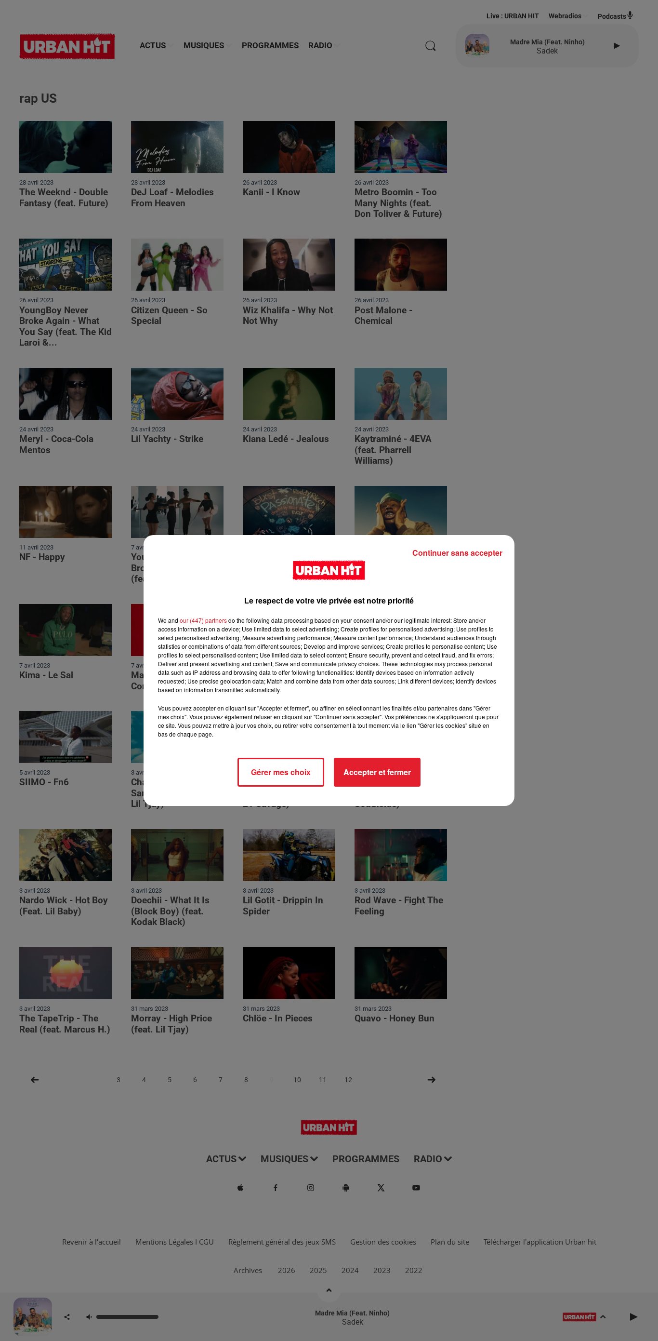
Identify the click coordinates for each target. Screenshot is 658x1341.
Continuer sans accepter (457, 552)
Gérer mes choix (281, 772)
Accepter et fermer (377, 772)
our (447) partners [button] (203, 620)
